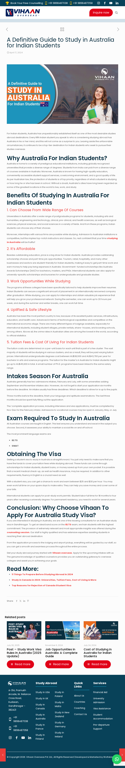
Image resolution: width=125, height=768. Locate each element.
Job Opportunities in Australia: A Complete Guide (61, 652)
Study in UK (42, 698)
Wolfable (108, 757)
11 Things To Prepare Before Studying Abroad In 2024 (42, 574)
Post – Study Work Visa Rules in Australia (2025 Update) (24, 652)
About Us (79, 695)
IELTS (68, 524)
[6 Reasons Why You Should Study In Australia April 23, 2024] (122, 754)
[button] (117, 759)
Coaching (79, 708)
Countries (79, 701)
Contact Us (80, 714)
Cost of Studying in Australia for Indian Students (98, 652)
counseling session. (18, 532)
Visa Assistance (102, 708)
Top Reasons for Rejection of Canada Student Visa (41, 585)
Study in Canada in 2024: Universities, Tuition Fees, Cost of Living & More (54, 579)
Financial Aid (100, 692)
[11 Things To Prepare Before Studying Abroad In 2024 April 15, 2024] (3, 754)
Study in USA (43, 692)
